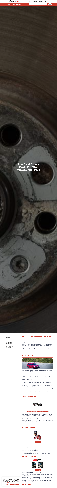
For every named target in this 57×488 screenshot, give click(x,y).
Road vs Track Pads (9, 342)
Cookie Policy (8, 482)
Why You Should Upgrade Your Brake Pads (11, 340)
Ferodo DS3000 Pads (9, 348)
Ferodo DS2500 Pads (9, 343)
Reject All (6, 484)
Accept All (14, 484)
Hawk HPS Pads (8, 347)
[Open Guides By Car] (37, 1)
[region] (11, 481)
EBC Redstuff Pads (9, 344)
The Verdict (7, 350)
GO (50, 4)
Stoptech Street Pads (9, 346)
